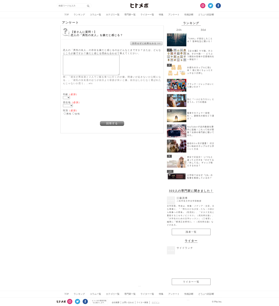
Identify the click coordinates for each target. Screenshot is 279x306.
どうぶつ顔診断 (206, 14)
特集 (161, 14)
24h (179, 29)
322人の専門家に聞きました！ (191, 190)
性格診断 (188, 14)
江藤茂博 (189, 199)
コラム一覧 (95, 14)
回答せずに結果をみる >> (146, 43)
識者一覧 (191, 232)
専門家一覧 (130, 14)
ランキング (79, 14)
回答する (112, 123)
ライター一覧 (147, 14)
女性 (77, 113)
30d (203, 29)
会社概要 (115, 302)
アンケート (174, 14)
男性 (69, 113)
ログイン (156, 302)
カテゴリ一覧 (112, 14)
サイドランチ (185, 247)
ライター (191, 240)
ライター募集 (142, 302)
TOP (66, 14)
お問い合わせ (128, 302)
